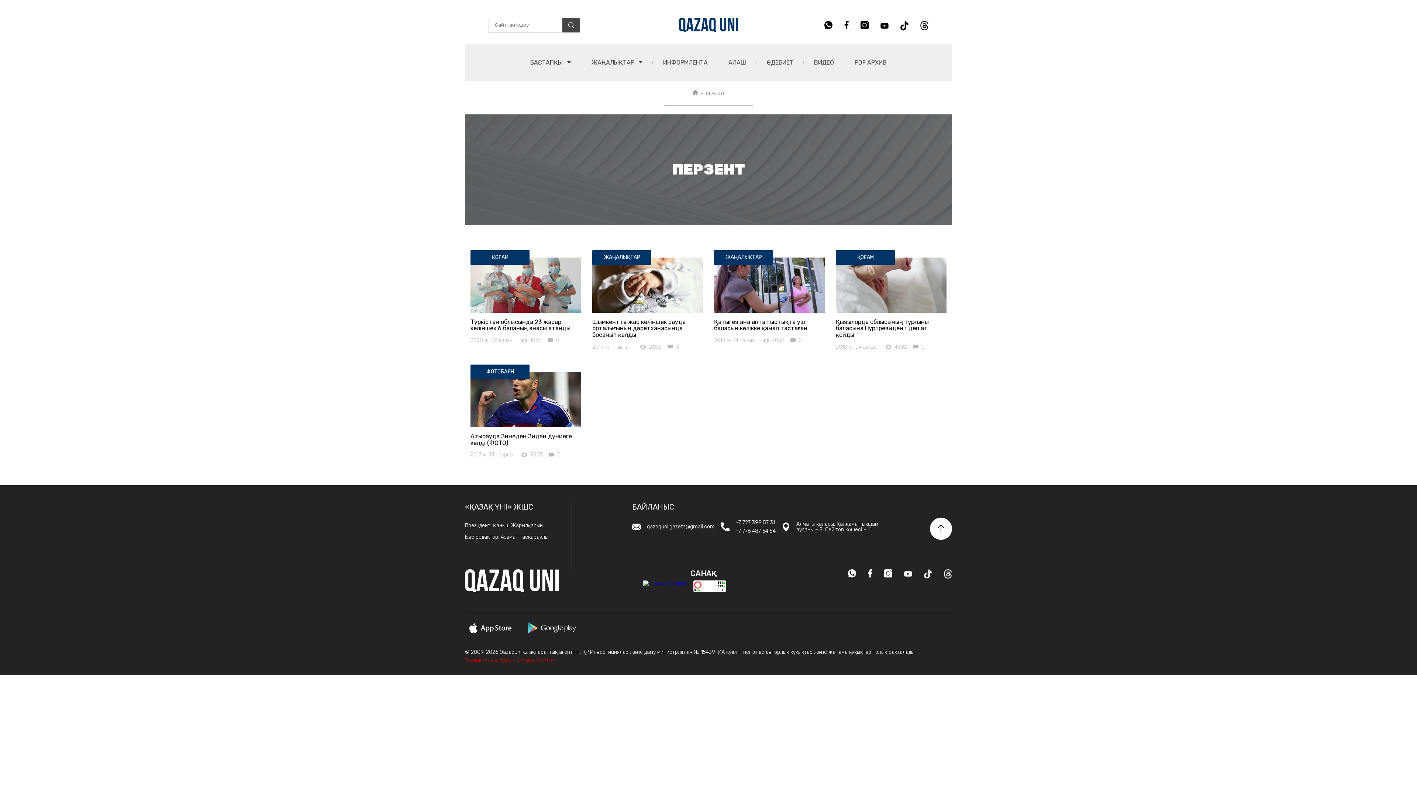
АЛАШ (737, 62)
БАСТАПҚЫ (547, 62)
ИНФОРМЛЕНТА (685, 62)
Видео (824, 62)
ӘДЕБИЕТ (780, 62)
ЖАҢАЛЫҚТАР (614, 62)
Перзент (715, 93)
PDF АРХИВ (871, 62)
